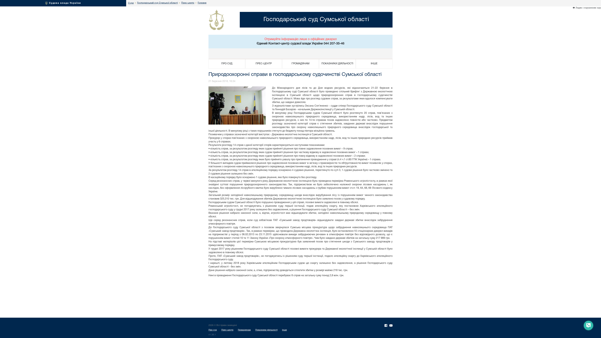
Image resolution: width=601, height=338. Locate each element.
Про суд (212, 330)
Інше (284, 330)
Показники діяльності (266, 330)
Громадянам (244, 330)
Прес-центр (227, 330)
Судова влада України (65, 3)
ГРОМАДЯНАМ (300, 64)
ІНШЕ (374, 64)
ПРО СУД (226, 64)
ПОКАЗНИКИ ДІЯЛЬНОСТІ (337, 64)
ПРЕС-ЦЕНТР (264, 64)
